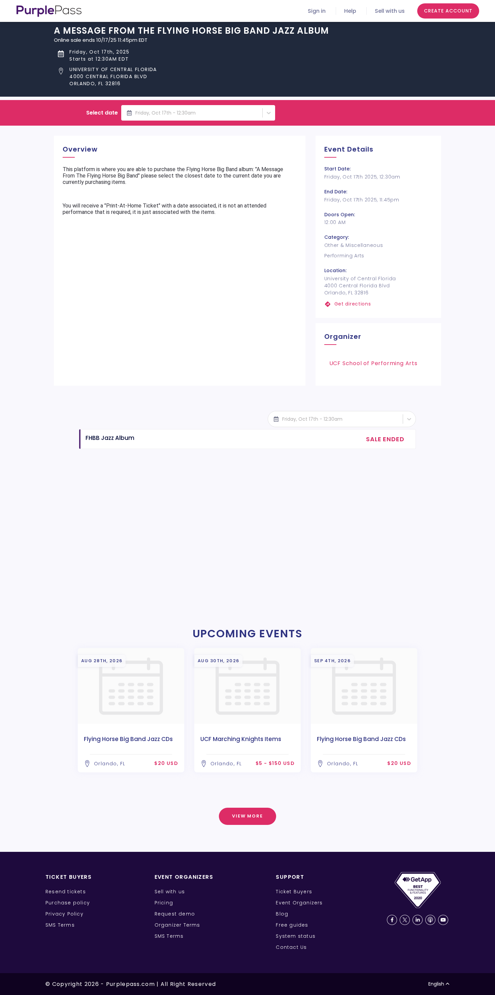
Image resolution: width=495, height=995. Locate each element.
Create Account (448, 10)
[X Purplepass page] (405, 920)
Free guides (292, 925)
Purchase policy (67, 902)
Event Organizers (299, 902)
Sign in (317, 11)
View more (247, 816)
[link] (378, 304)
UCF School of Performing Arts (373, 363)
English (436, 984)
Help (350, 11)
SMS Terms (60, 925)
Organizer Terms (177, 925)
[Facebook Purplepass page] (392, 920)
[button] (191, 76)
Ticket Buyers (294, 891)
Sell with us (390, 11)
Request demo (175, 913)
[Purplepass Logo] (49, 11)
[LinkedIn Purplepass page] (417, 920)
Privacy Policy (64, 913)
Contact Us (291, 947)
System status (296, 936)
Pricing (164, 902)
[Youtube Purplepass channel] (443, 920)
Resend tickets (65, 891)
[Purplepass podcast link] (430, 920)
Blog (282, 913)
